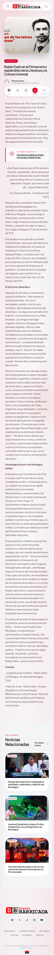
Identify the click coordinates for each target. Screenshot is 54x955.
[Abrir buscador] (46, 6)
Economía (27, 935)
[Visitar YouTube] (41, 920)
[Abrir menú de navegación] (8, 6)
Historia (14, 935)
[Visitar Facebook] (12, 920)
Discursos (44, 931)
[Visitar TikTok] (27, 920)
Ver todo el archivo (39, 744)
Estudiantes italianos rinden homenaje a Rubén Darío (30, 156)
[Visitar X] (19, 920)
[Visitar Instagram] (34, 920)
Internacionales (27, 931)
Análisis (40, 935)
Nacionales (10, 931)
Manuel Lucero (18, 81)
